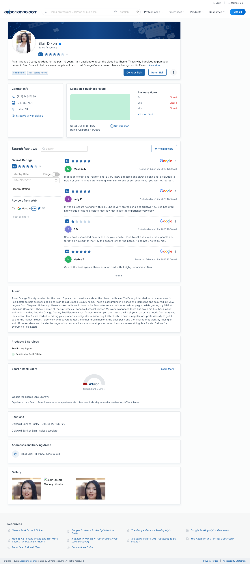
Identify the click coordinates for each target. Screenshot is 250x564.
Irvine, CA (22, 109)
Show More (154, 65)
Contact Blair (134, 72)
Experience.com (27, 560)
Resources (215, 12)
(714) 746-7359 (26, 96)
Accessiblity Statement (234, 561)
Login (218, 2)
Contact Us (237, 2)
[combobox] (79, 12)
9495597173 (25, 102)
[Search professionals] (137, 12)
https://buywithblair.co (29, 115)
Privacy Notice (210, 561)
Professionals (152, 12)
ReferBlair (157, 72)
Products (195, 12)
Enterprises (175, 12)
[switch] (56, 174)
